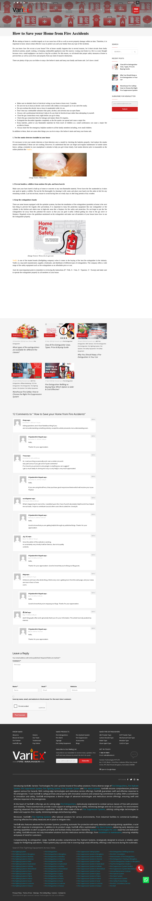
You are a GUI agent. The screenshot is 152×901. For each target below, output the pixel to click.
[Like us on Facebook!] (127, 779)
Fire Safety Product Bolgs (118, 881)
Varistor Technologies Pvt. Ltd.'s (103, 830)
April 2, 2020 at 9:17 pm (29, 577)
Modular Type (124, 741)
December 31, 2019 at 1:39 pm (37, 479)
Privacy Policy (17, 893)
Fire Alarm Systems (104, 827)
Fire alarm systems (92, 788)
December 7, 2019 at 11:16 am (31, 422)
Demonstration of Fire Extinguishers (122, 856)
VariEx (15, 260)
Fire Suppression (81, 738)
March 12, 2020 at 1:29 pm (30, 539)
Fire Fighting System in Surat (22, 881)
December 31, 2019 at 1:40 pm (37, 439)
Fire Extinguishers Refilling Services (122, 852)
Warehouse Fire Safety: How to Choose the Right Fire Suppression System (128, 88)
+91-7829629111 (46, 2)
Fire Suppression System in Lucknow (90, 883)
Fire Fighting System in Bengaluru (24, 854)
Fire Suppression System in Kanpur (89, 886)
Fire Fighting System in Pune (22, 871)
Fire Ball (113, 886)
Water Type (103, 741)
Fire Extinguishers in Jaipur (54, 874)
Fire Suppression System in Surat (89, 881)
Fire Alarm (59, 738)
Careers (54, 893)
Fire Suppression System (31, 788)
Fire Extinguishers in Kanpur (54, 886)
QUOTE (136, 10)
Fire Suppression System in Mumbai (90, 856)
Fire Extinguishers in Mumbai (55, 856)
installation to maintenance (110, 832)
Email (44, 686)
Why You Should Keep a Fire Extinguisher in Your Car (129, 77)
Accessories (80, 741)
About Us (16, 735)
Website (73, 686)
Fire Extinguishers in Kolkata (54, 866)
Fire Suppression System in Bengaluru (90, 854)
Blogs (78, 743)
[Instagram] (21, 2)
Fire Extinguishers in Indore (54, 878)
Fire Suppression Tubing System (88, 852)
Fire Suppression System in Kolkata (90, 866)
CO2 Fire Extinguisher (100, 344)
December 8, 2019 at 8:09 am (31, 458)
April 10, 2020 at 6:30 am (35, 596)
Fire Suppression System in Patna (89, 876)
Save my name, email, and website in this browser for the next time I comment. (42, 699)
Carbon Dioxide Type (106, 738)
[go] (135, 52)
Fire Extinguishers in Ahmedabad (56, 869)
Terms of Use (27, 893)
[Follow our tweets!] (131, 779)
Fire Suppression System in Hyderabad (91, 864)
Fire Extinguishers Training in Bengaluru (123, 859)
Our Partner (17, 741)
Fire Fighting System (93, 346)
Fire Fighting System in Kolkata (23, 866)
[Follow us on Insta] (134, 779)
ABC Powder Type (105, 735)
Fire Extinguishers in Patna (54, 876)
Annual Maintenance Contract (120, 871)
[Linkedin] (24, 2)
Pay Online (36, 743)
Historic (35, 735)
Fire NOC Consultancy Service (120, 883)
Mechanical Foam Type (127, 738)
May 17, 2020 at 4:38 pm (29, 615)
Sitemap (36, 893)
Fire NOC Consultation (117, 854)
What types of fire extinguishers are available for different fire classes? (26, 349)
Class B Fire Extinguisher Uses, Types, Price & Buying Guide (128, 66)
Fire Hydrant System (83, 735)
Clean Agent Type (105, 743)
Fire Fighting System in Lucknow (23, 883)
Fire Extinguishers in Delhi (54, 861)
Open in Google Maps (108, 769)
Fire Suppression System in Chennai (90, 859)
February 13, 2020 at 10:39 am (37, 517)
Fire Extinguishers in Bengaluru (55, 854)
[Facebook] (14, 2)
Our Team (36, 738)
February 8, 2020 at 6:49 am (31, 501)
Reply (93, 419)
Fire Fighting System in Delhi (22, 861)
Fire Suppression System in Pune (89, 871)
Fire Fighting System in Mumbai (23, 856)
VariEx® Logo (17, 743)
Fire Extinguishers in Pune (54, 871)
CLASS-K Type (124, 743)
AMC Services (89, 344)
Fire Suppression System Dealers (121, 866)
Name (15, 686)
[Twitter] (17, 2)
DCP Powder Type (125, 735)
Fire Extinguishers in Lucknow (55, 883)
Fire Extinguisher (67, 341)
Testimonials (37, 741)
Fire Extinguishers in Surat (54, 881)
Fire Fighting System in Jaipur (22, 874)
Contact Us (62, 893)
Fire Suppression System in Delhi (89, 861)
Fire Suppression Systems (94, 809)
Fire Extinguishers (62, 735)
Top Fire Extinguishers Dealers (120, 864)
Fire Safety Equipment (89, 348)
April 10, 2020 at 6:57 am (35, 558)
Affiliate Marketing (25, 383)
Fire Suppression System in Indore (89, 878)
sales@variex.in (109, 755)
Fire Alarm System (116, 876)
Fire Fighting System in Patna (22, 876)
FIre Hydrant (20, 388)
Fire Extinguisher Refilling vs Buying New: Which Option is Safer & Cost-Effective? (59, 387)
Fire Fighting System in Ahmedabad (24, 869)
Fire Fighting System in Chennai (23, 859)
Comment (17, 661)
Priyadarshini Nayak (35, 437)
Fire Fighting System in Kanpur (23, 886)
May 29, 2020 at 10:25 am (35, 631)
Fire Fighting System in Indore (22, 878)
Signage (58, 741)
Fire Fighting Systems (41, 817)
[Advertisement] (60, 81)
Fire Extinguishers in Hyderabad (56, 864)
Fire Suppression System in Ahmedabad (91, 869)
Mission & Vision (18, 738)
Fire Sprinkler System (70, 788)
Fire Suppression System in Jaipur (89, 874)
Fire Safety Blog (45, 893)
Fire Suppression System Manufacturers (124, 869)
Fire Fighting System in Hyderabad (24, 864)
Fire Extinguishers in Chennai (55, 859)
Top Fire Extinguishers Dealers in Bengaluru (125, 861)
